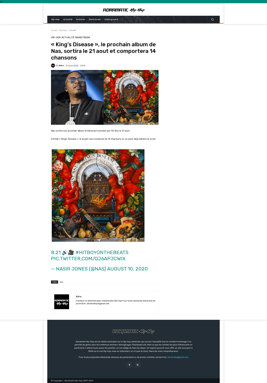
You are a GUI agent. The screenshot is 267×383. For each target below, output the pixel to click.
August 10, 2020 (127, 269)
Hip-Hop (63, 30)
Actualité (72, 30)
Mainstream (82, 37)
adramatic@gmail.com (177, 357)
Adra (61, 65)
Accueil (54, 30)
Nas (61, 282)
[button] (212, 19)
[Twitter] (138, 365)
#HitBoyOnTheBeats (101, 252)
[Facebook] (129, 365)
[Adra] (53, 66)
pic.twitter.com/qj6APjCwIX (88, 259)
